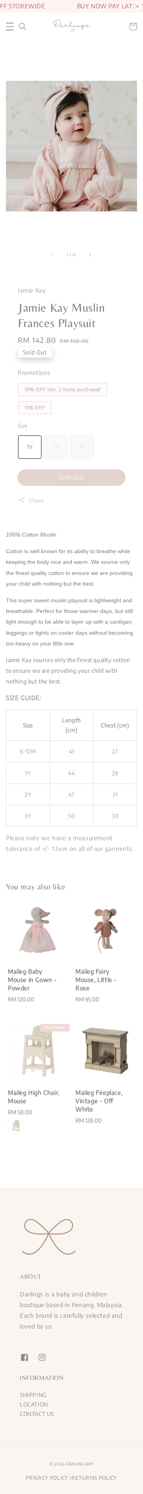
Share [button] (36, 500)
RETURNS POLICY (94, 1478)
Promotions (34, 372)
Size (23, 426)
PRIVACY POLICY (47, 1478)
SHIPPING (33, 1394)
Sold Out (71, 477)
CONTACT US (37, 1413)
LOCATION (34, 1404)
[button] (10, 26)
